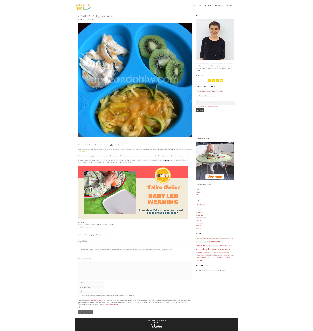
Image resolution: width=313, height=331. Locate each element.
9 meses (217, 238)
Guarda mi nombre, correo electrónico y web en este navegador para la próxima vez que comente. (107, 295)
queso (200, 257)
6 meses (198, 189)
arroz (230, 245)
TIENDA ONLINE (219, 5)
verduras (224, 257)
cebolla (91, 224)
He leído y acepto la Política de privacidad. (208, 106)
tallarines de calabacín (103, 224)
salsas (208, 257)
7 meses (198, 192)
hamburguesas (222, 252)
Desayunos (199, 212)
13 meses (225, 238)
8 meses (212, 238)
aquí (224, 270)
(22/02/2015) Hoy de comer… (86, 226)
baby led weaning (211, 249)
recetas (204, 258)
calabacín (87, 224)
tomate (219, 258)
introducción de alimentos (202, 255)
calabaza (203, 252)
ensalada (217, 252)
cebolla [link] (92, 156)
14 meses (229, 238)
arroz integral (199, 249)
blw (221, 249)
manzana (215, 255)
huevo (227, 252)
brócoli (228, 249)
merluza (218, 255)
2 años (198, 238)
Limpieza (198, 220)
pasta (222, 255)
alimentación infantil (218, 245)
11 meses (221, 238)
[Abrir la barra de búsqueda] (235, 5)
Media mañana (200, 223)
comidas (212, 252)
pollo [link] (111, 144)
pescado (232, 255)
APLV (197, 207)
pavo (228, 255)
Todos (197, 194)
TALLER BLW (208, 5)
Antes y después (200, 204)
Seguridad (198, 228)
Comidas (82, 222)
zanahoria (199, 260)
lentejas (210, 255)
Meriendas (198, 225)
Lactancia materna (201, 217)
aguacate (205, 242)
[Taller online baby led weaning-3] (133, 218)
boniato (224, 249)
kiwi (94, 224)
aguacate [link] (167, 160)
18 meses (82, 224)
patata (225, 255)
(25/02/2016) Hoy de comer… (86, 227)
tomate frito (111, 224)
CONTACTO (229, 5)
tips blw (215, 257)
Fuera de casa (199, 215)
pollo (97, 224)
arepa (227, 245)
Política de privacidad (96, 300)
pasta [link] (171, 149)
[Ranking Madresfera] (217, 91)
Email (197, 100)
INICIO (194, 5)
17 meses (200, 242)
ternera (212, 257)
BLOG (200, 5)
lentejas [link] (140, 160)
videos (228, 258)
